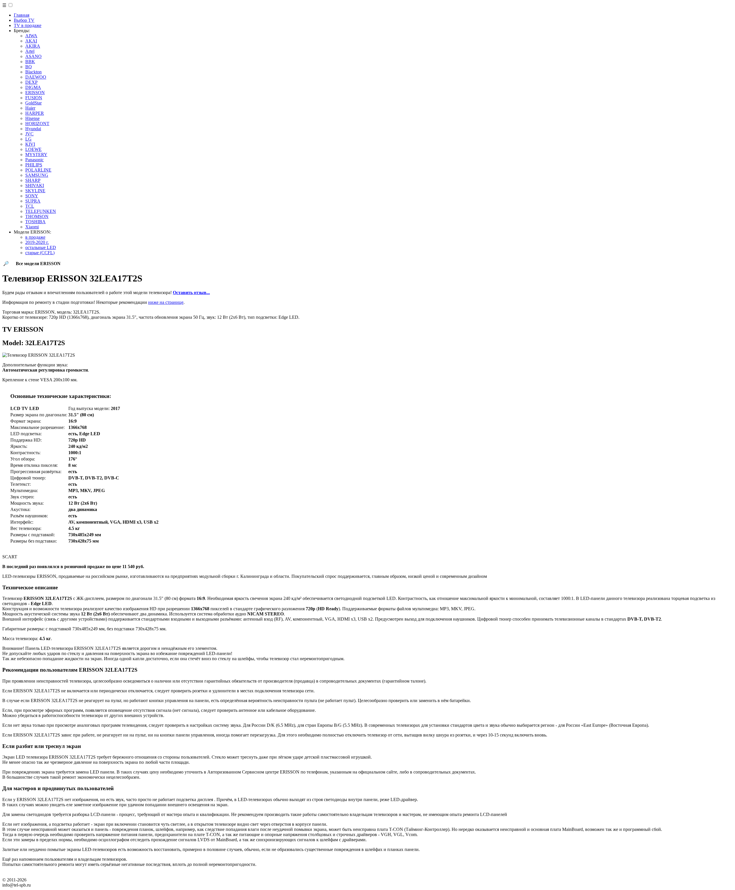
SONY (31, 195)
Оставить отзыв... (191, 292)
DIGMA (33, 87)
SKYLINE (35, 190)
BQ (28, 66)
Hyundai (33, 128)
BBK (30, 61)
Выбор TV (24, 20)
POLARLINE (38, 170)
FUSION (33, 97)
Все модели (38, 263)
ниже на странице (165, 302)
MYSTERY (36, 154)
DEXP (31, 82)
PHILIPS (33, 164)
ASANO (33, 56)
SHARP (32, 180)
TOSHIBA (35, 221)
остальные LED (40, 247)
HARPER (34, 113)
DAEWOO (35, 77)
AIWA (31, 35)
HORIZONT (37, 123)
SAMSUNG (36, 175)
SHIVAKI (34, 185)
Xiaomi (32, 226)
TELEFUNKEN (40, 211)
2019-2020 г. (37, 242)
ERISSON (35, 92)
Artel (29, 51)
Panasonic (34, 159)
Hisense (32, 118)
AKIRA (32, 46)
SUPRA (32, 201)
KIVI (30, 144)
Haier (30, 108)
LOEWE (33, 149)
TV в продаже (27, 25)
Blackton (33, 71)
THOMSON (37, 216)
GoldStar (33, 102)
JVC (29, 133)
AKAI (31, 40)
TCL (29, 206)
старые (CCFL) (40, 252)
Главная (21, 15)
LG (28, 139)
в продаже (35, 237)
